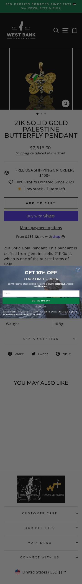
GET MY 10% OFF (41, 300)
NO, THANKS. (41, 307)
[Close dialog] (78, 269)
